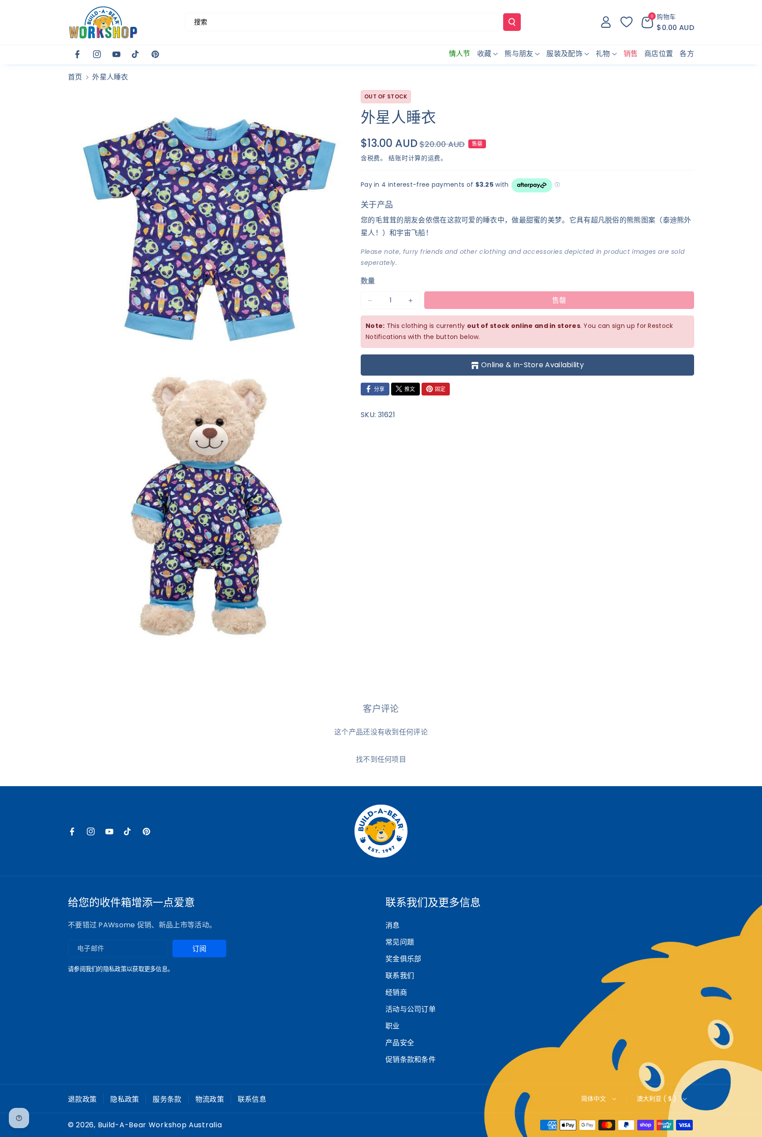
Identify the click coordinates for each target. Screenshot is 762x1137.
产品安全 (399, 1043)
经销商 (396, 992)
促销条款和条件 (410, 1059)
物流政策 (209, 1099)
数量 (368, 281)
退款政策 (82, 1099)
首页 (75, 77)
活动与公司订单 (410, 1009)
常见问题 (399, 942)
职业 (392, 1026)
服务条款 (167, 1099)
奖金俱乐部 (403, 959)
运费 (434, 158)
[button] (668, 22)
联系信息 (252, 1099)
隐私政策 (124, 1099)
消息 (392, 925)
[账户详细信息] (606, 22)
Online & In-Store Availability (532, 365)
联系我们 (399, 976)
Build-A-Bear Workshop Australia (160, 1125)
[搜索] (512, 22)
